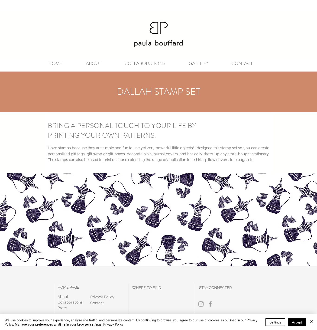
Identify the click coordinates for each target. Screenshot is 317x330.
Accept (297, 322)
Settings (275, 322)
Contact (97, 303)
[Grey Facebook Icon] (210, 304)
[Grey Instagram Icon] (200, 304)
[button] (101, 63)
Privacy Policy (113, 324)
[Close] (311, 322)
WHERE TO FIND (146, 287)
